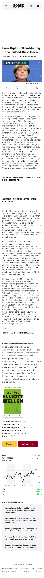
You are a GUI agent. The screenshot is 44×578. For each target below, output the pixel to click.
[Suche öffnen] (38, 6)
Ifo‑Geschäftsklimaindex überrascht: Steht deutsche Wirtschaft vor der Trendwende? (20, 546)
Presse (40, 568)
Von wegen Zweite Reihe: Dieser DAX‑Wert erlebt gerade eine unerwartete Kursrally (20, 538)
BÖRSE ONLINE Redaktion (24, 333)
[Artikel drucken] (17, 88)
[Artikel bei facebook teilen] (27, 88)
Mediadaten (5, 575)
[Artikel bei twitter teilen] (37, 88)
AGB (33, 568)
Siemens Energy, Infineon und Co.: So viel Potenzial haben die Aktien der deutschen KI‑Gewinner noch (20, 510)
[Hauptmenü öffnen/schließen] (5, 6)
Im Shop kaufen (28, 444)
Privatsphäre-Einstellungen (9, 571)
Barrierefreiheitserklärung (9, 568)
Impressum (38, 571)
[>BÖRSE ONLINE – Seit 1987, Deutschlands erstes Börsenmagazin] (18, 6)
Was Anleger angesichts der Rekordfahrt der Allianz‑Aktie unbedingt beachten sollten (21, 530)
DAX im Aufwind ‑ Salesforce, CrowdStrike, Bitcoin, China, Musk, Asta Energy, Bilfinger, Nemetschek (21, 520)
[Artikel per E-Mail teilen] (7, 87)
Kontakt (26, 571)
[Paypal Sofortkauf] (9, 444)
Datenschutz (24, 568)
